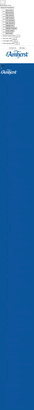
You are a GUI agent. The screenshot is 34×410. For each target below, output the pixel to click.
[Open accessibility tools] (2, 2)
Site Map (22, 48)
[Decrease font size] (13, 38)
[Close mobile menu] (1, 68)
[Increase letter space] (18, 43)
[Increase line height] (16, 41)
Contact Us (12, 48)
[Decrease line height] (14, 41)
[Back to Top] (31, 407)
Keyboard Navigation (7, 7)
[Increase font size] (15, 38)
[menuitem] (5, 76)
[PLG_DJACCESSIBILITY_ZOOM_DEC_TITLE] (16, 36)
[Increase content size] (19, 36)
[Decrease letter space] (16, 43)
